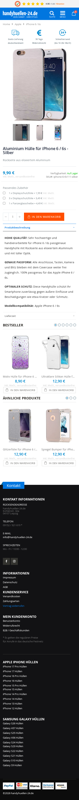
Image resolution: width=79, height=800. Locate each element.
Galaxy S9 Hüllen (12, 765)
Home (6, 24)
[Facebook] (6, 561)
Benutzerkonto (11, 621)
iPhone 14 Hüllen (12, 699)
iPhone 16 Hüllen (12, 680)
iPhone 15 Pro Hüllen (15, 685)
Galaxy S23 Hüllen (13, 746)
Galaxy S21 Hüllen (13, 755)
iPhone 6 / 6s (33, 24)
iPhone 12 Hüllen (12, 708)
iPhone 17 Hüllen (12, 671)
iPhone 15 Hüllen (12, 689)
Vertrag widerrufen (13, 606)
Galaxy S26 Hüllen (13, 723)
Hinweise (60, 4)
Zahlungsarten (11, 601)
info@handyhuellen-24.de (17, 537)
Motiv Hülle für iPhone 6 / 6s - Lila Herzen (20, 376)
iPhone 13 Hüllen (12, 703)
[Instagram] (14, 561)
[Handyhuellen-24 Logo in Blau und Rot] (20, 13)
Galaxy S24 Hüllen (13, 742)
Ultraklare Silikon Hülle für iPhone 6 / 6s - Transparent (58, 376)
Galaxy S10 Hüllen (13, 760)
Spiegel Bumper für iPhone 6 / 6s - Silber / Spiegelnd (58, 449)
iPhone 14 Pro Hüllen (15, 694)
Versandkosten (11, 596)
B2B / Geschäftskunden (16, 630)
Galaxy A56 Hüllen (13, 737)
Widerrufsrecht (11, 625)
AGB (5, 587)
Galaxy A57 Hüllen (13, 728)
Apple (18, 24)
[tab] (39, 227)
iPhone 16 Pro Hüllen (15, 676)
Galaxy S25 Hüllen (13, 733)
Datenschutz (10, 582)
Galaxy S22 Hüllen (13, 751)
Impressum (9, 577)
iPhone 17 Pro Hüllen (15, 666)
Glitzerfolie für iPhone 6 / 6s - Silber (20, 449)
